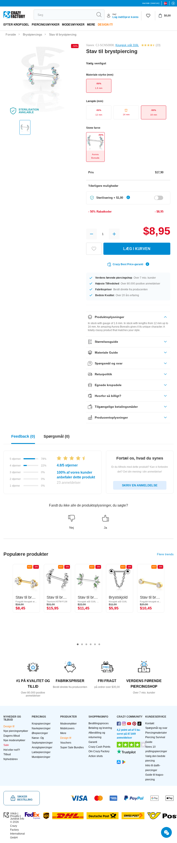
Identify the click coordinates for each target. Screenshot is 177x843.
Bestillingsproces (98, 723)
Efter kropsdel (16, 24)
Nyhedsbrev (10, 759)
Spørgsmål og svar (156, 727)
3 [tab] (86, 644)
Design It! (105, 24)
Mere (91, 24)
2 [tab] (82, 644)
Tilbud (7, 754)
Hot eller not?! (11, 749)
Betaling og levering (100, 727)
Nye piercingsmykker (15, 731)
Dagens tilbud (11, 735)
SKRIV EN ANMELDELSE (139, 485)
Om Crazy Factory (98, 751)
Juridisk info (17, 818)
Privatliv (14, 816)
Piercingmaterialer (156, 732)
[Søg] (98, 15)
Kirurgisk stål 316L (127, 45)
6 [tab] (99, 644)
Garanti (92, 742)
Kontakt (149, 723)
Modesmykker (73, 24)
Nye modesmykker (14, 740)
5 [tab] (95, 644)
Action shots (95, 756)
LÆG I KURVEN (136, 248)
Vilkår (13, 813)
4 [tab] (90, 644)
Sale (6, 745)
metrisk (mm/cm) (150, 3)
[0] (148, 15)
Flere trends (165, 554)
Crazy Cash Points (99, 746)
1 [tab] (78, 644)
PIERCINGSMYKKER (45, 24)
